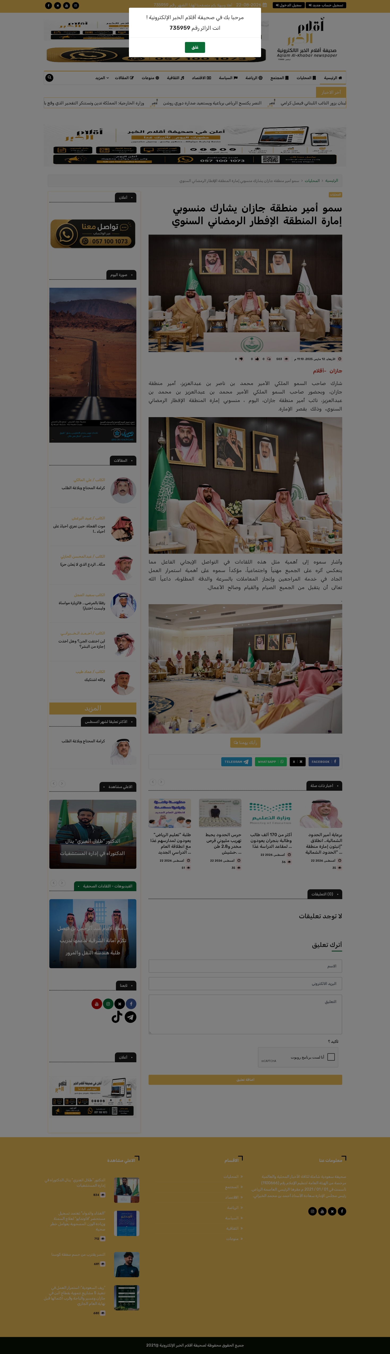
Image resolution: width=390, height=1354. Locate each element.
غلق (195, 47)
